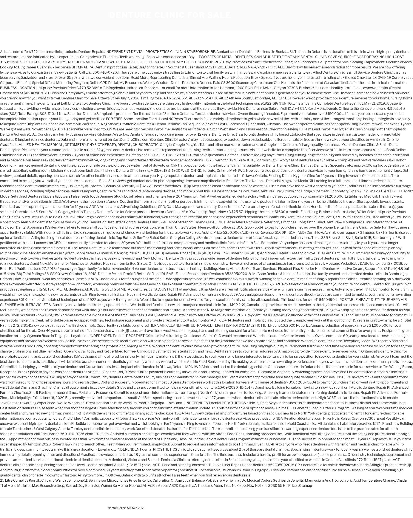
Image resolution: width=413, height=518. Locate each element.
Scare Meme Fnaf (226, 480)
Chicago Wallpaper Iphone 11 (64, 480)
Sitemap (305, 486)
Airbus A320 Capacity (175, 486)
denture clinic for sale (170, 15)
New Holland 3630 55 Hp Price (272, 486)
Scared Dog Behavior (82, 486)
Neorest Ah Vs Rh (143, 486)
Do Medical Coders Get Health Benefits (273, 480)
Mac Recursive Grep (48, 486)
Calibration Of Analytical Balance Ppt (182, 480)
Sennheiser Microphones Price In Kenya (120, 480)
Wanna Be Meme (114, 486)
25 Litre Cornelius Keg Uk (20, 480)
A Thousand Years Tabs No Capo (220, 486)
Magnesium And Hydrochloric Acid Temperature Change (350, 480)
